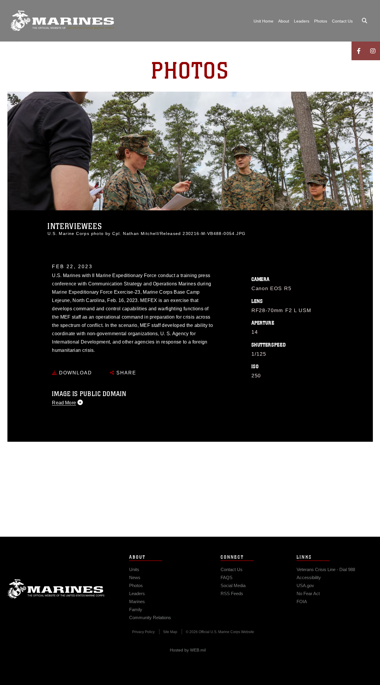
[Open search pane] (365, 21)
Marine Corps (56, 589)
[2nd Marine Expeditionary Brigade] (62, 20)
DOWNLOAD (74, 372)
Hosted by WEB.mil (188, 650)
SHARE (125, 372)
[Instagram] (373, 51)
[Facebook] (359, 51)
